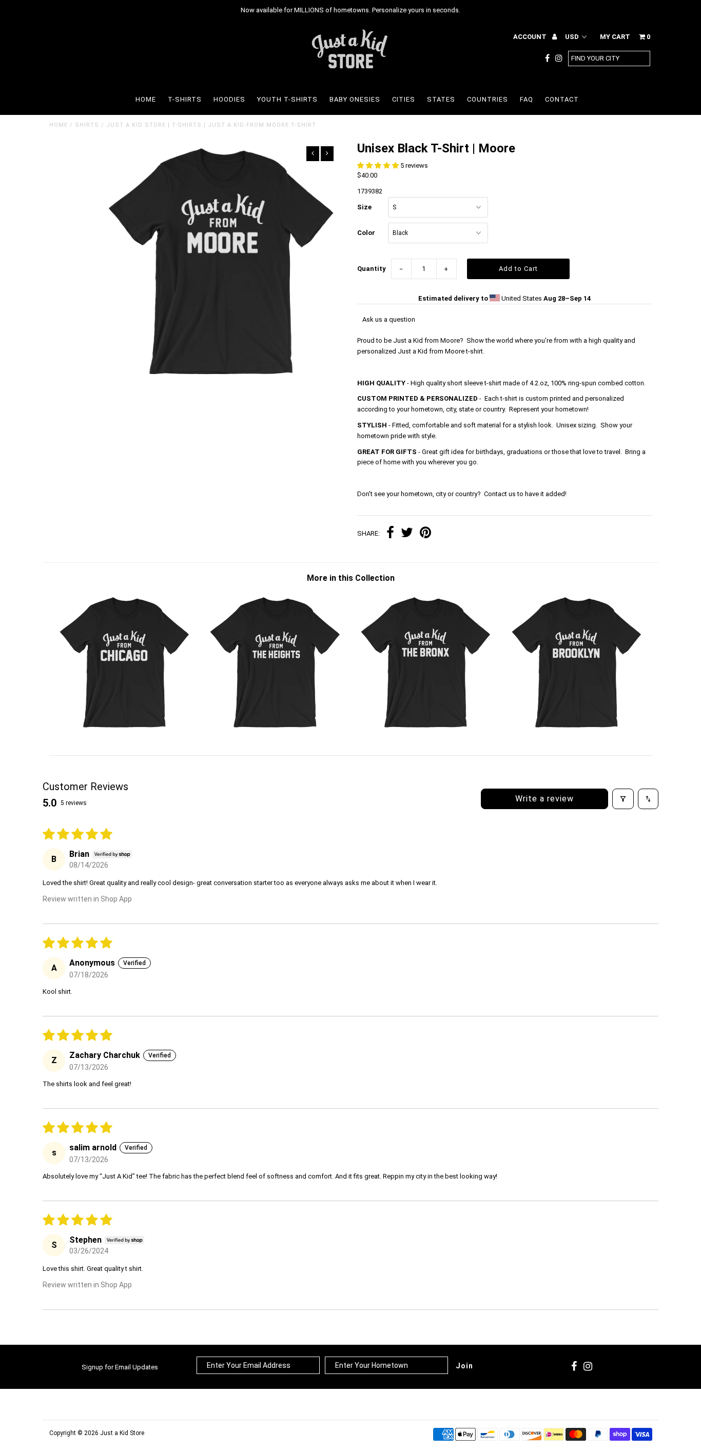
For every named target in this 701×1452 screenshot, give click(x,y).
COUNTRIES (487, 99)
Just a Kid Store (122, 1433)
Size (364, 207)
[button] (378, 165)
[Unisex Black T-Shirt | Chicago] (124, 729)
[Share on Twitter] (407, 534)
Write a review (544, 798)
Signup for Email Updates (120, 1367)
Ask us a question (388, 319)
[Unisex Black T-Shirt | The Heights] (275, 729)
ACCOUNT (530, 37)
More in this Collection (351, 578)
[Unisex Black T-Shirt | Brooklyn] (577, 729)
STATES (441, 99)
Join (464, 1366)
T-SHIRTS (185, 99)
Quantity (371, 268)
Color (366, 233)
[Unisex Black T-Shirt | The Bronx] (426, 729)
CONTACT (562, 99)
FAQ (526, 99)
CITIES (403, 99)
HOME (145, 99)
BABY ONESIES (354, 99)
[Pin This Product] (425, 534)
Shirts (87, 125)
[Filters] (623, 799)
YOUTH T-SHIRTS (287, 99)
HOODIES (229, 99)
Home (58, 125)
